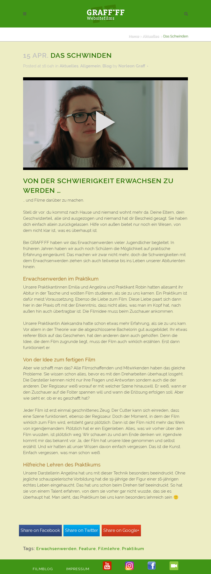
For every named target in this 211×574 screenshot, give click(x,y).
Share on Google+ (121, 530)
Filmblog (43, 569)
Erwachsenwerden (56, 548)
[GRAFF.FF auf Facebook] (151, 569)
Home (134, 36)
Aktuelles (151, 36)
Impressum (77, 569)
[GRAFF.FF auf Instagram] (129, 569)
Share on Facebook (40, 530)
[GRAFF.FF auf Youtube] (107, 569)
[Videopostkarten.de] (174, 569)
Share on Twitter (81, 530)
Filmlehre (109, 548)
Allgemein (90, 66)
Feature (87, 548)
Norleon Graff (131, 66)
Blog (107, 66)
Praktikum (133, 548)
